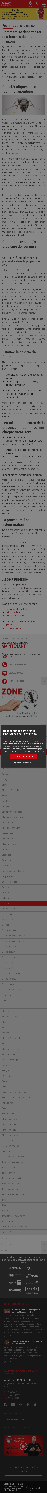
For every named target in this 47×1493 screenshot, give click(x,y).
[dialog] (23, 746)
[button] (23, 762)
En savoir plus (39, 751)
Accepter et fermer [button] (23, 757)
